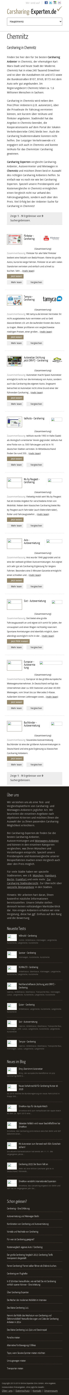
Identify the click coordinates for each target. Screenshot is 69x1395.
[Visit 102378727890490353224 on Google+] (55, 3)
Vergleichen (36, 282)
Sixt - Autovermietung (35, 600)
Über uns (7, 1390)
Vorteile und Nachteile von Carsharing (22, 1231)
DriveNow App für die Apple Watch (33, 1106)
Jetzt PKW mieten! (19, 641)
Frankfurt (21, 879)
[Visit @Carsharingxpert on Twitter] (50, 3)
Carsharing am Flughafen (17, 1273)
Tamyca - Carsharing (29, 298)
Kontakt (37, 1390)
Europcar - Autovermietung (29, 664)
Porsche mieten (13, 1337)
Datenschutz (22, 1390)
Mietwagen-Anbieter (47, 840)
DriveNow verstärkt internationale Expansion (37, 1181)
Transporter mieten (15, 1368)
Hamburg (50, 875)
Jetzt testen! (16, 276)
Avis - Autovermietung (32, 541)
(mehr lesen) (28, 271)
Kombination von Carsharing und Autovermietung (28, 1223)
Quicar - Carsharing (27, 1004)
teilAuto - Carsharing (34, 418)
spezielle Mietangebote (20, 887)
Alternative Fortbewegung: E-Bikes (21, 1345)
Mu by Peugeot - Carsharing (32, 480)
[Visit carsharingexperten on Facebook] (46, 3)
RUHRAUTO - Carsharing (28, 967)
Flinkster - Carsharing (29, 237)
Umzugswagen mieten (16, 1360)
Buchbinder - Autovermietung (32, 724)
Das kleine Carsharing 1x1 (18, 1307)
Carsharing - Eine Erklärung (18, 1208)
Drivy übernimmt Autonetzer (31, 1068)
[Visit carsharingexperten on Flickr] (59, 3)
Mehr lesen (16, 282)
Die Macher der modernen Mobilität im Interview (27, 1299)
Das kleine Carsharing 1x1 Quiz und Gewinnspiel (27, 1329)
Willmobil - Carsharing (28, 935)
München (38, 875)
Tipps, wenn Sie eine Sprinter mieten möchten (26, 1352)
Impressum (51, 1390)
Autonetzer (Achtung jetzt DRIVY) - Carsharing (36, 359)
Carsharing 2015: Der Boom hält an (33, 1164)
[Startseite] (34, 11)
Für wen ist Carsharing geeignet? (20, 1239)
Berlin (10, 879)
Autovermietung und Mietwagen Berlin (23, 1216)
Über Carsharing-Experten (18, 1292)
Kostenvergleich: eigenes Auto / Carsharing (25, 1247)
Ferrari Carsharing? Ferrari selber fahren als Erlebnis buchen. (32, 1265)
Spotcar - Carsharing (27, 952)
